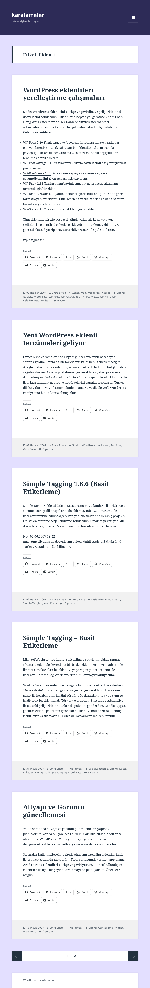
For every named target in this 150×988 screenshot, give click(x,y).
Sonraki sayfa (133, 956)
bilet (119, 700)
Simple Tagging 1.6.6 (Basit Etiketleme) (66, 487)
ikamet (28, 670)
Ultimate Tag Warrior (51, 675)
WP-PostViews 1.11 (37, 173)
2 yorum (47, 931)
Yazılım (106, 292)
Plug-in (41, 772)
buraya (37, 716)
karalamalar (28, 14)
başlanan (93, 659)
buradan (87, 526)
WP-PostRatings (70, 296)
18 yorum (69, 603)
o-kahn (94, 147)
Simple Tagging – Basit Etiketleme (59, 641)
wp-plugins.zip (33, 240)
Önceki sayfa (17, 956)
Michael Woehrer (36, 659)
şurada (109, 147)
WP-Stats (45, 300)
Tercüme (116, 445)
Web (83, 292)
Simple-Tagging (32, 603)
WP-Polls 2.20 (33, 142)
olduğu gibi (73, 685)
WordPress (94, 292)
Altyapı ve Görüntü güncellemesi (54, 811)
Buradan (41, 546)
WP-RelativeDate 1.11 (39, 194)
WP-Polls (54, 296)
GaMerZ (72, 122)
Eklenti (121, 292)
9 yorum (62, 300)
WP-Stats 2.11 (33, 209)
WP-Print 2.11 (33, 183)
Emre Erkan (59, 292)
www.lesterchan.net (94, 122)
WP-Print (105, 296)
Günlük (76, 445)
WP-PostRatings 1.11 (38, 163)
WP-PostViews (89, 296)
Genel (75, 292)
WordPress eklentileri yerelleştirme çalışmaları (64, 94)
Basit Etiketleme (100, 599)
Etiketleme (29, 772)
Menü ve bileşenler (133, 22)
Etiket (122, 768)
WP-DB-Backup (34, 685)
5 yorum (47, 449)
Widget (118, 927)
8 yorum (92, 772)
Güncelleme (105, 927)
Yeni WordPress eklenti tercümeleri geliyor (60, 339)
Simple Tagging (34, 505)
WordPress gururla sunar (38, 980)
